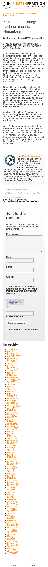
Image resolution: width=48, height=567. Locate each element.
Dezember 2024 (13, 358)
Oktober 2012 (12, 527)
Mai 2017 (10, 432)
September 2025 (13, 355)
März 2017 (11, 435)
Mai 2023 (10, 372)
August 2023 (12, 371)
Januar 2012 (12, 541)
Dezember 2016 (13, 440)
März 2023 (11, 374)
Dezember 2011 (13, 543)
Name (9, 257)
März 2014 (11, 498)
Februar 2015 (12, 479)
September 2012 (13, 529)
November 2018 (13, 414)
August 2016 (12, 447)
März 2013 (11, 519)
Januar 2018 (12, 423)
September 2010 (13, 554)
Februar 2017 (12, 437)
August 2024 (12, 362)
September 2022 (13, 379)
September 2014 (13, 487)
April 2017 (11, 433)
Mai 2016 (10, 453)
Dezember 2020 (13, 398)
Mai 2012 (10, 536)
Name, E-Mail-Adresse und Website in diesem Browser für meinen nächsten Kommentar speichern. (21, 290)
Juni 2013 (11, 514)
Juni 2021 (11, 390)
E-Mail (9, 267)
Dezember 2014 (13, 482)
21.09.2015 (7, 13)
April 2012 (11, 538)
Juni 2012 (11, 534)
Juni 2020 (11, 402)
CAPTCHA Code (14, 316)
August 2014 (12, 489)
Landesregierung (20, 199)
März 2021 (11, 393)
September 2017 (13, 430)
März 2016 (11, 456)
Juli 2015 (10, 470)
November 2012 (13, 526)
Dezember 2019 (13, 404)
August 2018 (12, 416)
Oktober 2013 (12, 507)
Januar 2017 (12, 439)
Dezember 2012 (13, 524)
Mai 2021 (10, 392)
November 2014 (13, 484)
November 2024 (13, 360)
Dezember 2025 (13, 353)
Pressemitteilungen (32, 201)
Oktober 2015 (12, 465)
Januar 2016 (12, 460)
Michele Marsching (22, 13)
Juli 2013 (10, 512)
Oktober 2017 (12, 428)
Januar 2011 (12, 550)
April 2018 (11, 419)
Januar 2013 (12, 522)
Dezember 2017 (13, 425)
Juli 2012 (10, 533)
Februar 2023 (12, 376)
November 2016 (13, 442)
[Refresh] (7, 306)
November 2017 (13, 426)
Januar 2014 (12, 501)
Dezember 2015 (13, 461)
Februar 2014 (12, 500)
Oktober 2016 (12, 444)
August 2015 (12, 468)
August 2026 (12, 350)
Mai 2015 (10, 473)
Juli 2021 (10, 388)
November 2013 (13, 505)
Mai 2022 (10, 386)
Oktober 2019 (12, 405)
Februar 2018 (12, 421)
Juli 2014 (10, 491)
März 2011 (11, 548)
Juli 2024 (10, 364)
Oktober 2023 (12, 369)
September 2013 (13, 508)
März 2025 (11, 357)
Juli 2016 (10, 449)
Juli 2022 (10, 383)
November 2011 (13, 545)
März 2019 (11, 409)
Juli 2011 (10, 547)
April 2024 (11, 365)
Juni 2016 (11, 451)
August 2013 (12, 510)
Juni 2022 (11, 385)
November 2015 (13, 463)
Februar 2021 (12, 395)
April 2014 (11, 496)
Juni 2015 (11, 472)
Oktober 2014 (12, 486)
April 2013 (11, 517)
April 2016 (11, 454)
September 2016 (13, 446)
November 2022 (13, 378)
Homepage (21, 201)
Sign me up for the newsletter (23, 329)
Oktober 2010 (12, 552)
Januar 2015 (12, 480)
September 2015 (13, 466)
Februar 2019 (12, 411)
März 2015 (11, 477)
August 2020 (12, 400)
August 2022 (12, 381)
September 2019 (13, 407)
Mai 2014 (10, 494)
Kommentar (12, 234)
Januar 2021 (12, 397)
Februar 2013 (12, 521)
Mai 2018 (10, 418)
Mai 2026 (10, 351)
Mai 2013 (10, 515)
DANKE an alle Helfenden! (16, 189)
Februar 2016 (12, 458)
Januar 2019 (12, 412)
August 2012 (12, 531)
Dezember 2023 (13, 367)
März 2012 (11, 540)
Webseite (10, 277)
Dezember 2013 (13, 503)
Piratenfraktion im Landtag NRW (24, 566)
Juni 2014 (11, 493)
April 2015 (11, 475)
